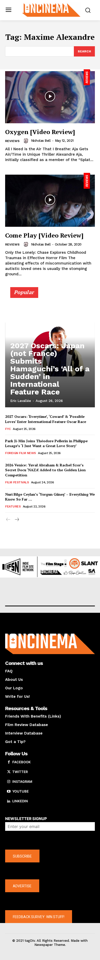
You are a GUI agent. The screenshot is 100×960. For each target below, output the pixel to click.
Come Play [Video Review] (44, 235)
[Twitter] (8, 772)
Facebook (21, 762)
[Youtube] (8, 791)
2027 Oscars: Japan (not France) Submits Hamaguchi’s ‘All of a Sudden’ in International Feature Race (49, 368)
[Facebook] (8, 762)
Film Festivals (17, 482)
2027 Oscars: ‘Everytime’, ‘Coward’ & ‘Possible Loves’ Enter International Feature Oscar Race (45, 419)
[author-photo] (26, 140)
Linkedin (20, 801)
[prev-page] (8, 519)
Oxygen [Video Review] (40, 132)
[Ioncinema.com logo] (51, 10)
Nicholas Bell (41, 141)
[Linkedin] (8, 801)
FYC (8, 429)
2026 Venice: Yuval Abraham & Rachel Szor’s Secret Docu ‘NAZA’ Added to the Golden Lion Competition (45, 470)
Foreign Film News (20, 453)
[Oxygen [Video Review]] (50, 96)
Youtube (20, 791)
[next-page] (16, 519)
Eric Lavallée (20, 401)
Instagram (22, 781)
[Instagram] (8, 781)
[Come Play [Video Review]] (50, 200)
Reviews (12, 141)
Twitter (20, 772)
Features (13, 506)
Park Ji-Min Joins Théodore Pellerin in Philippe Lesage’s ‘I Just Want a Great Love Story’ (46, 443)
